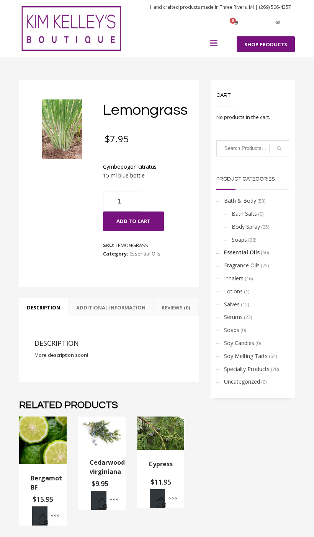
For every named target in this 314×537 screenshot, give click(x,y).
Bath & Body (240, 200)
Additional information (111, 307)
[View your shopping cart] (236, 22)
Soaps (239, 239)
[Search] (279, 148)
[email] (277, 22)
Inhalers (234, 278)
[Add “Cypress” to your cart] (157, 498)
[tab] (43, 307)
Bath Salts (244, 213)
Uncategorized (242, 381)
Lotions (233, 291)
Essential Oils (144, 253)
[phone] (289, 22)
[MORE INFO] (55, 516)
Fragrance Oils (242, 265)
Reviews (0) (176, 307)
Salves (232, 304)
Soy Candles (239, 343)
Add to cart (133, 221)
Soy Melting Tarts (246, 356)
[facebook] (254, 22)
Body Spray (246, 226)
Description (43, 307)
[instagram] (266, 22)
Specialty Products (247, 369)
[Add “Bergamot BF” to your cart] (39, 516)
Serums (233, 317)
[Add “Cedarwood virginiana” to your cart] (98, 500)
